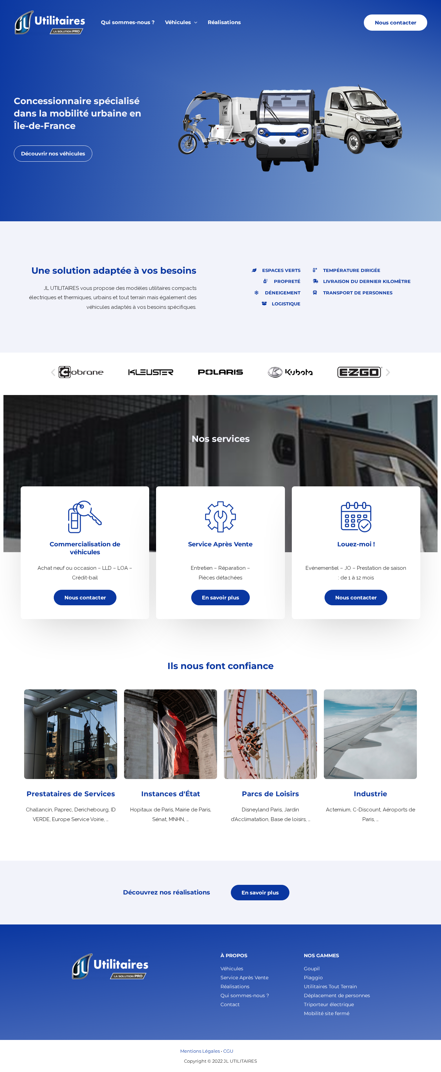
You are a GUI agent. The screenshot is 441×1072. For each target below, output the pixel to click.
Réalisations (224, 22)
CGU (228, 1051)
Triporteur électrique (329, 1004)
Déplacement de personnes (337, 995)
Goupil (312, 968)
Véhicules (178, 22)
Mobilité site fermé (326, 1013)
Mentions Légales (200, 1051)
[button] (395, 22)
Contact (230, 1004)
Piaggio (313, 977)
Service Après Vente (244, 977)
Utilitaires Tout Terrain (330, 986)
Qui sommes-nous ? (128, 22)
